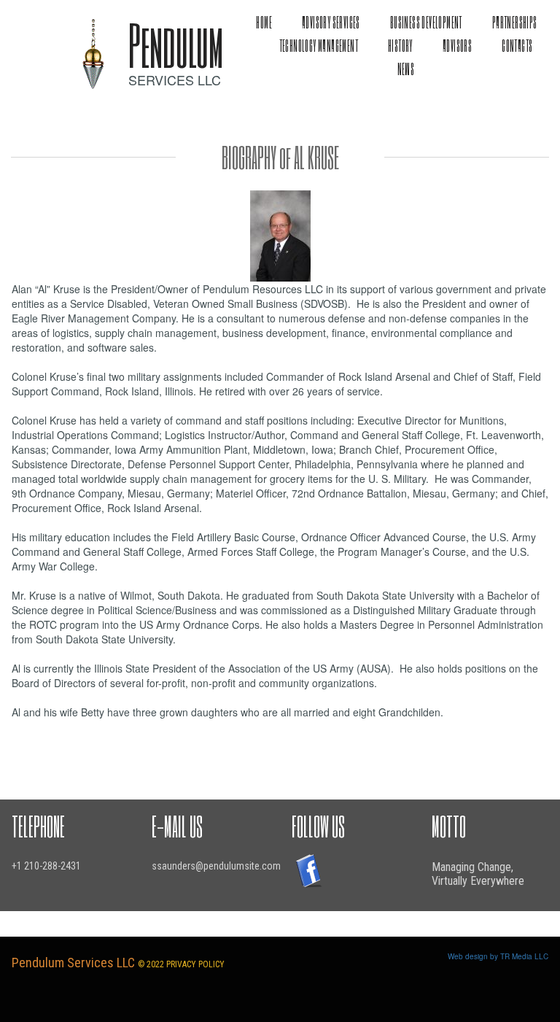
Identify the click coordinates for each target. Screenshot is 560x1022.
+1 (18, 866)
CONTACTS (517, 45)
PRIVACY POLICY (195, 964)
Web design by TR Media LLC (498, 956)
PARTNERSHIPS (514, 22)
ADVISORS (457, 45)
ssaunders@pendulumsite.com (216, 866)
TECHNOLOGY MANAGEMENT (318, 45)
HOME (264, 22)
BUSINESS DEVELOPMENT (426, 22)
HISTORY (400, 45)
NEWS (406, 69)
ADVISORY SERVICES (331, 22)
